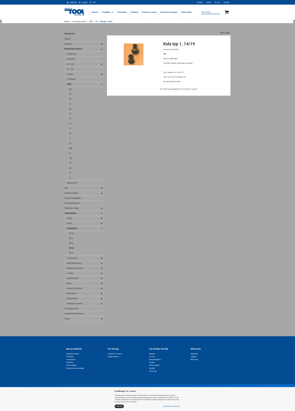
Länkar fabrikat (113, 357)
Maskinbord (71, 293)
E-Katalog (134, 12)
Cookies (152, 362)
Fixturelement (72, 298)
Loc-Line (70, 64)
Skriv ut (223, 33)
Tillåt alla (119, 406)
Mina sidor (194, 359)
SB (70, 168)
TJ (70, 178)
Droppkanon (72, 54)
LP (70, 143)
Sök (94, 2)
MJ (70, 109)
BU (70, 99)
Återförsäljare (186, 12)
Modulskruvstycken (75, 303)
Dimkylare (71, 59)
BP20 (71, 233)
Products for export (149, 12)
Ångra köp (153, 371)
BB (70, 89)
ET (70, 129)
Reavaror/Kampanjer (73, 198)
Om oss (217, 2)
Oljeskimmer (72, 183)
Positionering (72, 258)
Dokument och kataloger (75, 368)
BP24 (71, 253)
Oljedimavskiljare (71, 193)
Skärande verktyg (71, 208)
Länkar (208, 2)
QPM (91, 21)
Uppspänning (70, 213)
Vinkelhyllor (72, 228)
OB (96, 21)
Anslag (69, 218)
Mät (66, 188)
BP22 (71, 243)
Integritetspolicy (155, 359)
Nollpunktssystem (74, 263)
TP (70, 124)
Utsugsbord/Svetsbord (74, 313)
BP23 (71, 248)
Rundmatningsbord (72, 203)
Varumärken (122, 12)
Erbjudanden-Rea (72, 354)
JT (70, 138)
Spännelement (72, 278)
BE (70, 94)
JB (70, 133)
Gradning (68, 44)
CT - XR (70, 69)
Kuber (69, 283)
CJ (70, 114)
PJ (70, 153)
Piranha (70, 74)
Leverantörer (71, 359)
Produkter (106, 12)
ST (70, 173)
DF (70, 119)
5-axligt (70, 273)
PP (70, 163)
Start (68, 21)
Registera (194, 354)
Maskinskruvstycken (75, 268)
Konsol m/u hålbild (74, 288)
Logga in (85, 2)
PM (70, 158)
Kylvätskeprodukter (80, 21)
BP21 (71, 238)
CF (70, 104)
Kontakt (226, 2)
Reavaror (95, 12)
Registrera (73, 2)
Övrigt (69, 223)
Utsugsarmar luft (71, 308)
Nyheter (200, 2)
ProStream (71, 79)
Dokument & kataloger (169, 12)
